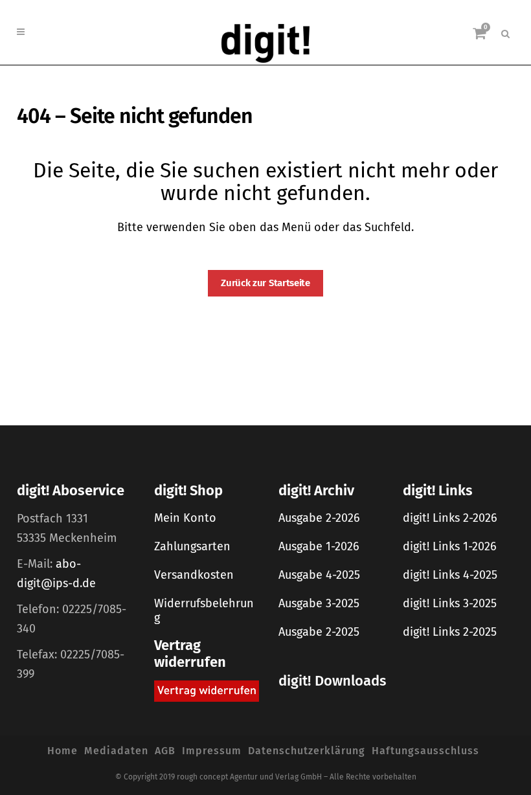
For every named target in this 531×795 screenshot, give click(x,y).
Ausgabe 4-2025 (319, 575)
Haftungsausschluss (425, 751)
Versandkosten (194, 575)
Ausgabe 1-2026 (318, 546)
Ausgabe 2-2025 (318, 632)
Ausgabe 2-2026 (319, 518)
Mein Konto (185, 518)
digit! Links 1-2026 (450, 546)
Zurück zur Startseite (265, 283)
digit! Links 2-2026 (450, 518)
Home (62, 751)
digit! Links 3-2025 (450, 603)
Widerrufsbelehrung (204, 610)
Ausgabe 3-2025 (318, 603)
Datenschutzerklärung (306, 751)
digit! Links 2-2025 (450, 632)
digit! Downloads (332, 681)
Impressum (212, 751)
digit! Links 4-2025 (450, 575)
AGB (165, 751)
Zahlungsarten (192, 546)
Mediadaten (116, 751)
